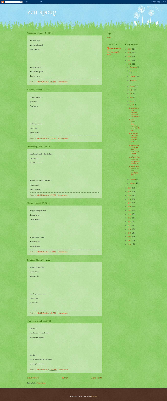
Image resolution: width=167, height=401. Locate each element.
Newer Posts (33, 377)
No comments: (63, 81)
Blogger (94, 396)
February (133, 179)
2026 (130, 49)
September (133, 80)
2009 (130, 233)
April (132, 101)
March (132, 105)
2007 (130, 240)
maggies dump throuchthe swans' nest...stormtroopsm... (134, 149)
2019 (130, 195)
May (131, 97)
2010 (130, 229)
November (133, 71)
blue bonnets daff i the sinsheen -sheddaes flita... (133, 137)
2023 (130, 60)
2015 (130, 210)
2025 (130, 53)
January (132, 183)
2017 (130, 203)
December (133, 67)
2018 (130, 199)
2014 (130, 214)
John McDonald (115, 48)
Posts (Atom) (41, 383)
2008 (130, 236)
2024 (130, 56)
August (132, 86)
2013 (130, 218)
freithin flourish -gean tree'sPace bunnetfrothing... (134, 125)
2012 (130, 221)
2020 (130, 191)
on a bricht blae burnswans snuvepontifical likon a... (134, 160)
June (131, 93)
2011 (130, 225)
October (133, 76)
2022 (130, 64)
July (131, 90)
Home (65, 377)
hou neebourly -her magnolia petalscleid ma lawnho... (134, 112)
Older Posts (96, 377)
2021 (130, 188)
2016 (130, 206)
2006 (130, 244)
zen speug (41, 11)
